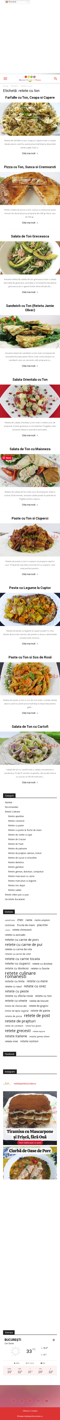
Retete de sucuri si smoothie (22, 857)
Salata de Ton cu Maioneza (30, 449)
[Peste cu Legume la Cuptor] (30, 609)
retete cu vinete (16, 1000)
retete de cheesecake (16, 1005)
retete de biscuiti (38, 1001)
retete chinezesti (22, 929)
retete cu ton (43, 995)
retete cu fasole (40, 968)
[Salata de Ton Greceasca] (30, 258)
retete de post (37, 1015)
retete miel (11, 1041)
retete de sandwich (14, 1025)
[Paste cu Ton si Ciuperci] (30, 540)
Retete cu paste (16, 825)
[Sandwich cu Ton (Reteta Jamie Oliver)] (30, 331)
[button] (5, 79)
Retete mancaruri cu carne (21, 876)
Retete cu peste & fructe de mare (25, 830)
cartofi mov (10, 920)
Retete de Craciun (17, 839)
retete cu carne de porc (22, 939)
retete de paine (40, 1010)
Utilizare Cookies (30, 1411)
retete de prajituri (20, 1021)
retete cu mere (37, 981)
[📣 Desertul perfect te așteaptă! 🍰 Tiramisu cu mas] (30, 1118)
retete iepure (39, 1031)
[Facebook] (13, 1401)
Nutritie (8, 802)
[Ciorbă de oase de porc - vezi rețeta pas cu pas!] (30, 1173)
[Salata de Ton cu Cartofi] (30, 748)
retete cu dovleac (42, 963)
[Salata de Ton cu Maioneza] (30, 470)
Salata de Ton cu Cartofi (30, 727)
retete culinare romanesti (20, 975)
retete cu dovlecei (17, 968)
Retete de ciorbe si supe (20, 834)
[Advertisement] (30, 43)
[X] (38, 1401)
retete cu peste (17, 991)
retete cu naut (13, 986)
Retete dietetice (16, 862)
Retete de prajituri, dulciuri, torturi (25, 853)
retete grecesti (18, 1030)
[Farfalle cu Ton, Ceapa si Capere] (30, 119)
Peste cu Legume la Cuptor (30, 588)
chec (20, 919)
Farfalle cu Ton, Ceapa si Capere (30, 97)
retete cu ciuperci (17, 963)
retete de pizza (13, 1016)
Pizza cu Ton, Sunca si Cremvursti (30, 167)
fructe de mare (26, 925)
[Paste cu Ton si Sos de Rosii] (30, 678)
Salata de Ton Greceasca (30, 236)
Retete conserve (16, 820)
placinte (42, 925)
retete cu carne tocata (22, 958)
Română (12, 2)
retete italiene (16, 1036)
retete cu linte (15, 981)
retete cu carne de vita (18, 949)
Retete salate (14, 890)
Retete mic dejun (16, 885)
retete (7, 930)
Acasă (5, 86)
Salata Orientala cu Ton (30, 379)
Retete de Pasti (15, 843)
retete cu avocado (15, 934)
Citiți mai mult (28, 153)
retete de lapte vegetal (16, 1010)
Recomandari (11, 807)
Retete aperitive (16, 816)
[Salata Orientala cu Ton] (30, 401)
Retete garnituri (16, 866)
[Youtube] (47, 1401)
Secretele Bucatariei (15, 899)
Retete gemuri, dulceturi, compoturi (26, 871)
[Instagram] (22, 1401)
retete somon (29, 1041)
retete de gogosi (38, 1005)
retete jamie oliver (39, 1036)
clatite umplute (42, 920)
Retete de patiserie (17, 848)
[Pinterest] (30, 1401)
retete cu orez (35, 986)
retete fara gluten (33, 1026)
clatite (29, 920)
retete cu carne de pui (23, 944)
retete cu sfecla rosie (19, 995)
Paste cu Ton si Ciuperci (30, 518)
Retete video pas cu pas (17, 894)
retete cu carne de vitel (18, 953)
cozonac (10, 925)
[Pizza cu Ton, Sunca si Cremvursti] (30, 188)
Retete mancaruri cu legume (22, 880)
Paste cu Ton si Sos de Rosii (30, 657)
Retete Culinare (12, 811)
